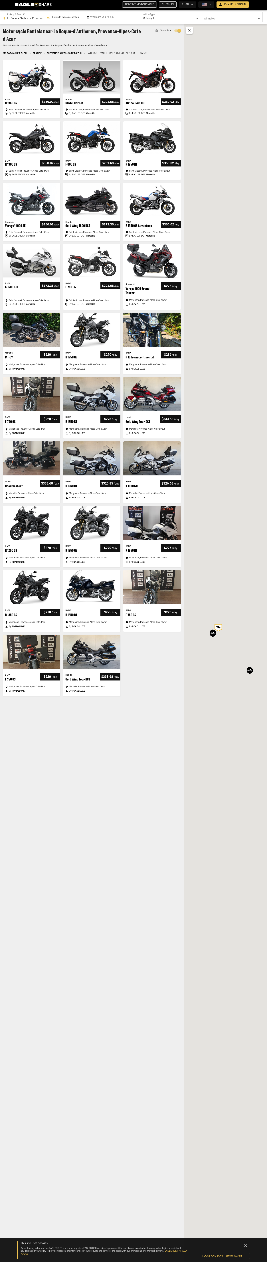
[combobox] (24, 17)
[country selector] (206, 4)
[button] (139, 4)
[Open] (197, 18)
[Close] (245, 1245)
